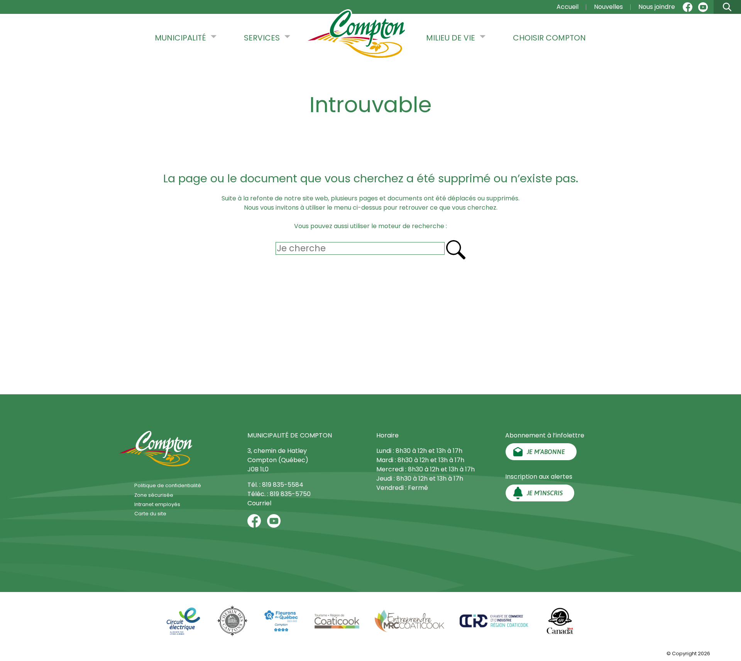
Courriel (259, 503)
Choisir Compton (549, 37)
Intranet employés (157, 504)
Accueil (568, 6)
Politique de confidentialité (167, 485)
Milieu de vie (450, 37)
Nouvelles (608, 6)
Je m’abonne (546, 451)
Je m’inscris (545, 492)
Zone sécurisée (153, 495)
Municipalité (180, 37)
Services (262, 37)
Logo (356, 34)
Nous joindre (656, 6)
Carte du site (150, 513)
